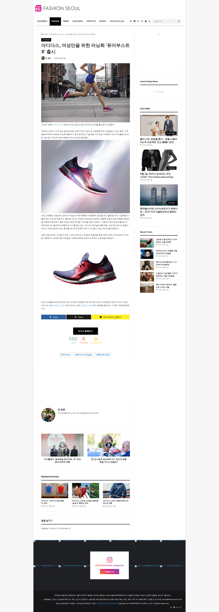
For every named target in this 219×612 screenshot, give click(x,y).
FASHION (55, 21)
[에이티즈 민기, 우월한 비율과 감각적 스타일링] (147, 254)
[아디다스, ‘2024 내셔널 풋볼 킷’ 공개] (54, 490)
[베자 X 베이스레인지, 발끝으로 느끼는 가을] (147, 288)
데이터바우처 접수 (117, 21)
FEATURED (42, 21)
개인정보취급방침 (111, 603)
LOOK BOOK (77, 21)
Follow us (109, 571)
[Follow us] (109, 561)
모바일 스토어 (87, 305)
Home (45, 34)
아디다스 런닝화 (84, 354)
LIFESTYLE (91, 21)
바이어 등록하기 (85, 331)
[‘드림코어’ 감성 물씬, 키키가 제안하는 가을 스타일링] (147, 276)
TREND (66, 21)
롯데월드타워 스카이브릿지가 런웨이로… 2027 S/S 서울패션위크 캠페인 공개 (159, 211)
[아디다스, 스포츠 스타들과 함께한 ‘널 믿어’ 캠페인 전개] (85, 490)
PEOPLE (102, 21)
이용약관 (99, 603)
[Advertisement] (132, 8)
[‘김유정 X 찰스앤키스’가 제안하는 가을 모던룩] (147, 243)
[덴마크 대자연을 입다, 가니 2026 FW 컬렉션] (147, 265)
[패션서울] (57, 8)
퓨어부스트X (103, 354)
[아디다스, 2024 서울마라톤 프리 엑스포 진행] (116, 490)
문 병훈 (48, 58)
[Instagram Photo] (46, 552)
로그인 (60, 528)
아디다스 (57, 124)
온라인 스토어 (60, 305)
